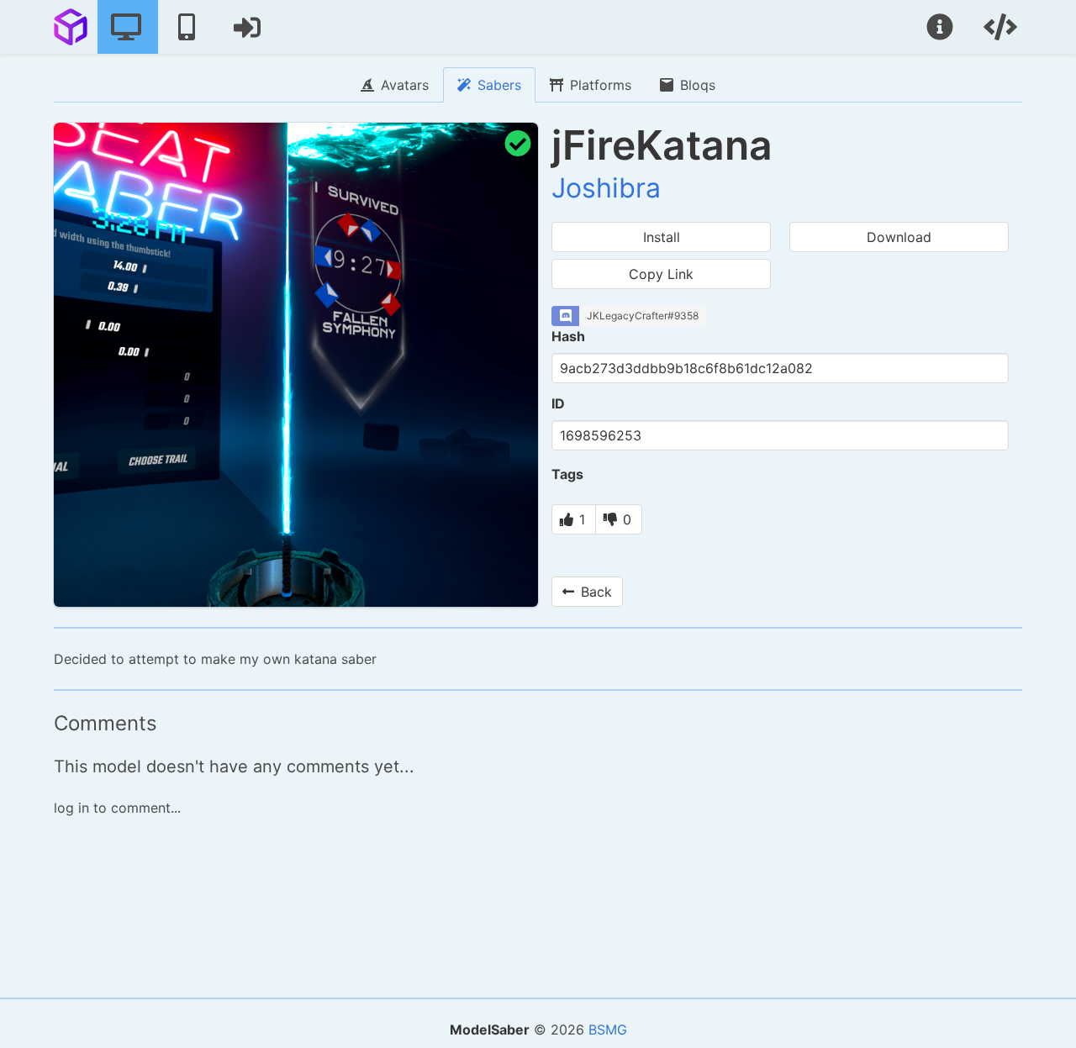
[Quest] (188, 27)
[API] (1002, 27)
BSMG (607, 1029)
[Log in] (249, 27)
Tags (567, 474)
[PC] (128, 27)
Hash (568, 336)
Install (661, 237)
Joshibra (606, 187)
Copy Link (661, 274)
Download (899, 237)
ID (558, 403)
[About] (941, 27)
